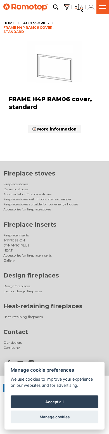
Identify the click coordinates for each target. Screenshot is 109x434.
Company (11, 347)
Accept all (54, 402)
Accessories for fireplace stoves (27, 209)
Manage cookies (55, 417)
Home (9, 23)
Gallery (9, 260)
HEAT (8, 250)
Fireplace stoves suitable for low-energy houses (40, 204)
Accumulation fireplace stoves (27, 194)
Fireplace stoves (29, 173)
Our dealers (12, 342)
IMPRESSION (14, 240)
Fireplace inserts (29, 224)
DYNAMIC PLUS (16, 245)
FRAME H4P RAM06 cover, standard (28, 29)
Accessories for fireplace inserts (27, 255)
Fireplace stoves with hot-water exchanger (37, 199)
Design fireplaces (31, 275)
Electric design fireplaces (22, 291)
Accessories (36, 23)
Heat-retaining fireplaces (42, 306)
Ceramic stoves (15, 189)
